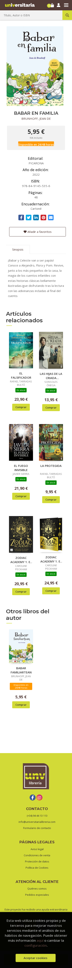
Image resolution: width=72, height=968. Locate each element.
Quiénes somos (37, 888)
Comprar (21, 407)
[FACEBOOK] (33, 797)
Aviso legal (37, 849)
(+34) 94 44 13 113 (37, 815)
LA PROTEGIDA (51, 466)
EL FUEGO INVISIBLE (21, 468)
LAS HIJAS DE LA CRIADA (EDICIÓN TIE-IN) (51, 376)
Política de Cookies (37, 867)
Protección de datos (37, 861)
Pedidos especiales (37, 894)
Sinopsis (17, 249)
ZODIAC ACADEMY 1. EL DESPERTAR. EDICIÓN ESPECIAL (51, 559)
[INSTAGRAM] (39, 797)
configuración (35, 945)
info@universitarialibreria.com (37, 822)
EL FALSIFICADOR (21, 375)
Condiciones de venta (37, 855)
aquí (40, 940)
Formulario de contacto (37, 828)
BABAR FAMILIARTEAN (21, 670)
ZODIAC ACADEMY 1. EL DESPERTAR (21, 560)
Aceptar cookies (35, 958)
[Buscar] (67, 15)
